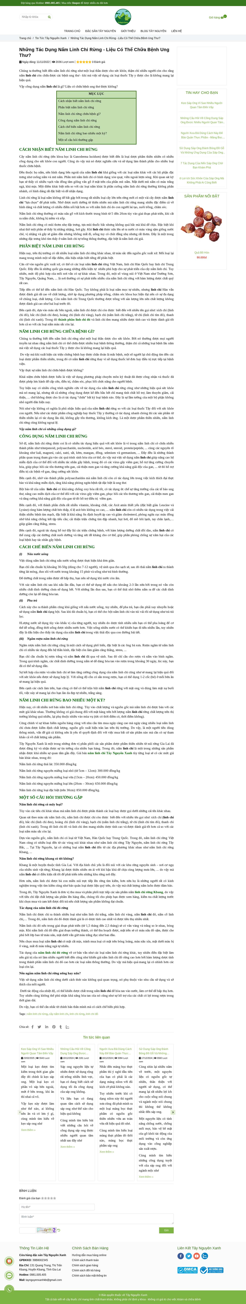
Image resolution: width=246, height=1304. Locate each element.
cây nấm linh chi (58, 1014)
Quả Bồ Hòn (201, 252)
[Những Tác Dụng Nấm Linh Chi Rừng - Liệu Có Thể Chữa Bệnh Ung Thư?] (123, 17)
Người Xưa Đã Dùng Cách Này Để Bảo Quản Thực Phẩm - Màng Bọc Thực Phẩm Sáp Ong (116, 1051)
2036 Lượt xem (64, 62)
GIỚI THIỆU (128, 31)
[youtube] (196, 1256)
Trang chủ (25, 38)
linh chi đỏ (92, 1014)
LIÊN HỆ (176, 31)
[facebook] (180, 1256)
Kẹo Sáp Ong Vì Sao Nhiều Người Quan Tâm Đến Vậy (37, 1051)
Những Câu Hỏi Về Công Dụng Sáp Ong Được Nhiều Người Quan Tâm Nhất (75, 1051)
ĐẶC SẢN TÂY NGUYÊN (100, 31)
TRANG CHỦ (72, 31)
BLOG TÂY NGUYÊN (153, 31)
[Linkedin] (47, 1027)
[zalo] (204, 1256)
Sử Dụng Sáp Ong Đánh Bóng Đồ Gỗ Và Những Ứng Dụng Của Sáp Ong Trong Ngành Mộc (153, 1051)
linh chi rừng (77, 1014)
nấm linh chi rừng (37, 1014)
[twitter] (188, 1256)
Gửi (166, 1230)
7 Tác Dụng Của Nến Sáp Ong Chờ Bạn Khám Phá (202, 165)
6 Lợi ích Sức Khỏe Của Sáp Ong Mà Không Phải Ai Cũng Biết (202, 180)
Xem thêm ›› (28, 1130)
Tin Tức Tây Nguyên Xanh (51, 38)
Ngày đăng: (29, 62)
